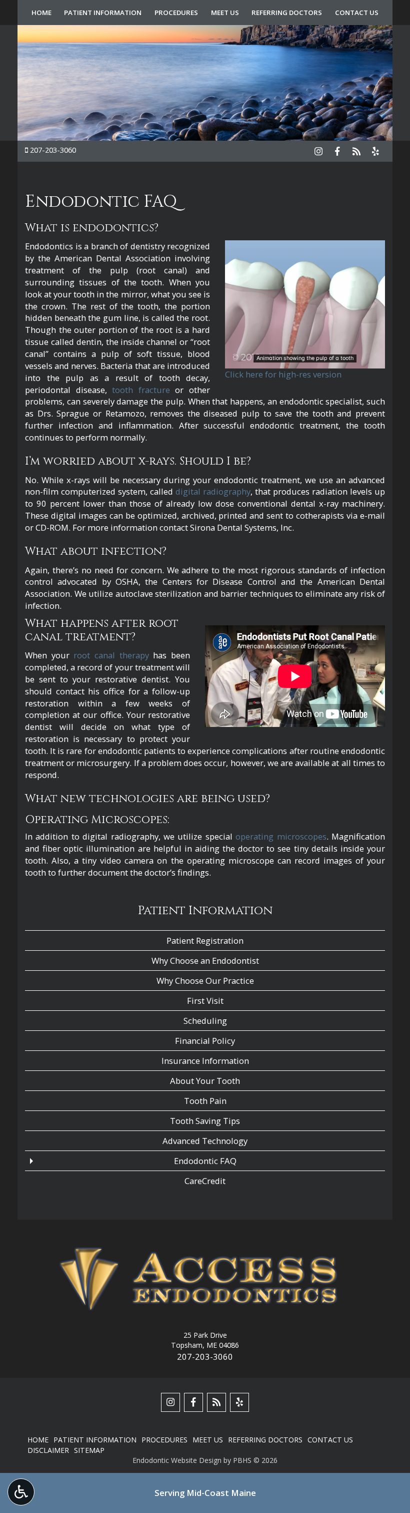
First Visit (205, 1000)
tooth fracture (141, 390)
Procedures (176, 13)
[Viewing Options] (21, 1491)
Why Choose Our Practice (205, 980)
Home (42, 13)
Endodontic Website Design (177, 1460)
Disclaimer (48, 1450)
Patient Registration (205, 940)
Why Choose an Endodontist (205, 960)
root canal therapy (111, 655)
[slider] (305, 360)
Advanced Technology (205, 1141)
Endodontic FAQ (205, 1161)
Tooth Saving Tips (205, 1120)
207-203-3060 (53, 150)
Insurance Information (205, 1060)
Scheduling (205, 1020)
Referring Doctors (287, 13)
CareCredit (205, 1181)
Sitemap (89, 1450)
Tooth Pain (205, 1100)
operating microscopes (281, 836)
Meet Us (225, 13)
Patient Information (103, 13)
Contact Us (356, 13)
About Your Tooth (205, 1080)
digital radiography (213, 491)
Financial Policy (205, 1040)
